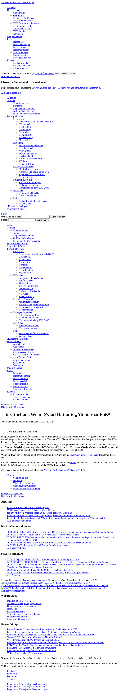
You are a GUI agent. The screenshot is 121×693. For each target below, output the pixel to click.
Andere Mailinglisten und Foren (34, 172)
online (73, 462)
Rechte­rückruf (25, 135)
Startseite (11, 7)
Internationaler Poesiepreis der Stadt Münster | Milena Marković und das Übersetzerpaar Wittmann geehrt (56, 518)
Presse (10, 39)
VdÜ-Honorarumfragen (30, 182)
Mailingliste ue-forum (29, 169)
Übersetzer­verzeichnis (23, 20)
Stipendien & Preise (16, 209)
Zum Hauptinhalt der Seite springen (17, 2)
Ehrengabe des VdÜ (22, 57)
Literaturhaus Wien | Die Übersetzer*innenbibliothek (31, 650)
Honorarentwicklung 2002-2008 (34, 187)
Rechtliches (18, 119)
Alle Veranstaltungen (17, 548)
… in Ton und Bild (22, 26)
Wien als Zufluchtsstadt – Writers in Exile (63, 470)
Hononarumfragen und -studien (21, 606)
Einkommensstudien (28, 185)
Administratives (20, 68)
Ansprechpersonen (21, 65)
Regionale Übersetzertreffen (32, 174)
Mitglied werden (14, 36)
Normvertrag (25, 129)
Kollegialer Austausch (23, 166)
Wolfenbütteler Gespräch (24, 111)
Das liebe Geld (26, 156)
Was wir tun (18, 15)
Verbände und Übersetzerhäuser (34, 201)
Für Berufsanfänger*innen (31, 145)
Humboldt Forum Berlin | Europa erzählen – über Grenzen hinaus (43, 534)
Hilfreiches (18, 143)
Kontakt (11, 60)
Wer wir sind (19, 12)
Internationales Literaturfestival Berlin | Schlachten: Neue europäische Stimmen (49, 542)
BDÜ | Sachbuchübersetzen (40, 570)
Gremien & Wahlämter (23, 18)
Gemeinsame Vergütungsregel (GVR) (24, 603)
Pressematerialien (21, 49)
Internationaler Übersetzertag (26, 113)
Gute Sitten (18, 190)
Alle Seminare (13, 575)
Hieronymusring (20, 55)
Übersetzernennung (28, 195)
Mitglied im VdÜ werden (19, 601)
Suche (4, 220)
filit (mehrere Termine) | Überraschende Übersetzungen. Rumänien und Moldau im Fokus (60, 532)
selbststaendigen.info (28, 153)
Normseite (23, 132)
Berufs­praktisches (15, 116)
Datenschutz (13, 676)
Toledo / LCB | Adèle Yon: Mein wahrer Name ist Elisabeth (35, 637)
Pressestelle (18, 42)
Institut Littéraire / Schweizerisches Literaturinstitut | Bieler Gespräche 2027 (42, 629)
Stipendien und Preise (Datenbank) (23, 614)
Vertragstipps (25, 150)
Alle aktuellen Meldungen (19, 520)
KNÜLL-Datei (26, 148)
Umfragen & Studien (22, 180)
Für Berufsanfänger (16, 611)
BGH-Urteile (25, 127)
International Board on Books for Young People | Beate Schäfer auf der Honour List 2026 (48, 515)
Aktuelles (11, 98)
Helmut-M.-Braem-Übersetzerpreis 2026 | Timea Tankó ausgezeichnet (39, 513)
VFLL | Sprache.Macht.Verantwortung (25, 653)
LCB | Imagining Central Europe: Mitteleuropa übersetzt (38, 545)
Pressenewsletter (20, 47)
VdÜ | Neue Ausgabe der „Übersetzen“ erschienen (30, 510)
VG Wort (23, 161)
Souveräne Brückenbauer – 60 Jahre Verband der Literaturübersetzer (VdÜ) (67, 88)
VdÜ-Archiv (19, 31)
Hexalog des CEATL (29, 193)
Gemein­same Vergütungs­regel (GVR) (36, 121)
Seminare (17, 105)
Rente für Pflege (26, 164)
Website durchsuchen (11, 216)
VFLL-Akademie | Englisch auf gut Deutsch (48, 572)
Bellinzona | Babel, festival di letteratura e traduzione (31, 648)
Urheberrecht (25, 124)
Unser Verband (14, 10)
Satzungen (18, 34)
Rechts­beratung (26, 137)
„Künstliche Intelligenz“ (18, 206)
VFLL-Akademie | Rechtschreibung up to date (43, 559)
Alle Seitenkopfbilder (11, 93)
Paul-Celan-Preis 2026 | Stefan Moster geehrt (28, 507)
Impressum (12, 673)
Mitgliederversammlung (24, 108)
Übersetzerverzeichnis (17, 616)
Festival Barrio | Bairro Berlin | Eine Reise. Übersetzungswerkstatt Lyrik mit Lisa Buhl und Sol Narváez (55, 642)
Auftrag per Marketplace (30, 158)
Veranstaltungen (20, 103)
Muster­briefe (25, 140)
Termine (11, 100)
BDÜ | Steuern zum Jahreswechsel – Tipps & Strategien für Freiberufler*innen (57, 562)
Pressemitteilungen (21, 44)
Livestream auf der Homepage (84, 455)
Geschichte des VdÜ (22, 28)
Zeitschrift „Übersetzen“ (18, 619)
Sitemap (11, 679)
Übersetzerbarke (20, 52)
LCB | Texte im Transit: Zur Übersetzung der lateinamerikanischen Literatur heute (45, 645)
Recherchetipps (26, 177)
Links (15, 198)
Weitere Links (25, 203)
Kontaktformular (20, 63)
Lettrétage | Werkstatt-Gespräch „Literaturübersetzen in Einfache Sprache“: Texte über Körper (50, 634)
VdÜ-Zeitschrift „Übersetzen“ (27, 23)
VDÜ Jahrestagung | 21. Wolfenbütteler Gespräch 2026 (33, 640)
